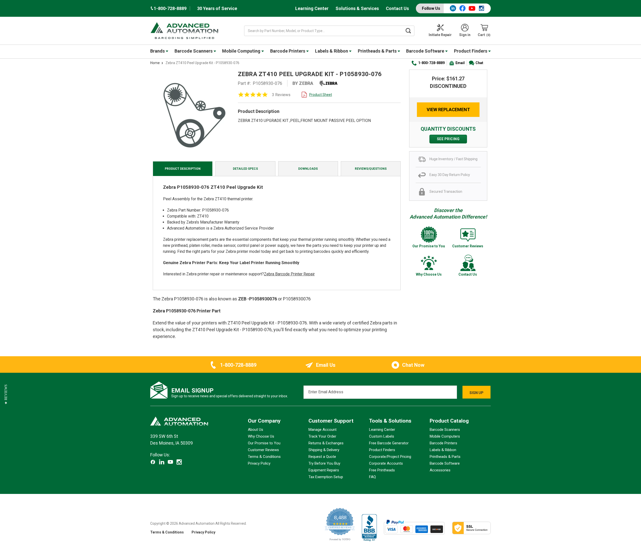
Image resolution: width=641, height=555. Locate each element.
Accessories (440, 470)
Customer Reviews (263, 450)
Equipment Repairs (323, 470)
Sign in (464, 35)
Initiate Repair (440, 35)
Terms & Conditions (264, 456)
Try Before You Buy (324, 463)
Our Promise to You (264, 443)
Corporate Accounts (386, 463)
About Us (255, 429)
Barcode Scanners (194, 51)
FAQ (372, 477)
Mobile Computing (241, 51)
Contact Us (397, 8)
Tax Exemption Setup (325, 477)
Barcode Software (425, 51)
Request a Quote (322, 456)
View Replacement (448, 109)
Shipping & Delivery (323, 450)
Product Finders (471, 51)
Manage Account (322, 429)
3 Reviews (281, 94)
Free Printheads (382, 470)
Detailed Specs (245, 168)
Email (460, 63)
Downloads (308, 168)
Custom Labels (381, 436)
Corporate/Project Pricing (390, 456)
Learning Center (312, 8)
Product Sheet (320, 95)
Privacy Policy (259, 463)
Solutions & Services (357, 8)
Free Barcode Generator (389, 443)
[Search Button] (408, 30)
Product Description (183, 168)
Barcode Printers (288, 51)
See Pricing (448, 139)
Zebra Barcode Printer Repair (289, 274)
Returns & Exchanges (326, 443)
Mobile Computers (445, 436)
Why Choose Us (261, 436)
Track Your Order (322, 436)
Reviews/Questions (371, 168)
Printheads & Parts (378, 51)
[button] (6, 394)
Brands (158, 51)
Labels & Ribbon (332, 51)
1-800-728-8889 (431, 63)
